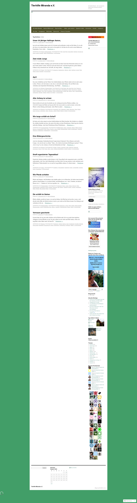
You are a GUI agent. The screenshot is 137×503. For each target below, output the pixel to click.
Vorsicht (66, 148)
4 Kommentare (57, 53)
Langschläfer (75, 167)
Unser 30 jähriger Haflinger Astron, (47, 40)
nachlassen (38, 91)
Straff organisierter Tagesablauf (45, 154)
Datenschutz (56, 31)
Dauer (65, 127)
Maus (49, 148)
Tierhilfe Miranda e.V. (43, 5)
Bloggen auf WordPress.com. (100, 488)
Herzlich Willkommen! (48, 28)
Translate (98, 290)
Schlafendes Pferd (47, 207)
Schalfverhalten (64, 129)
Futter (67, 147)
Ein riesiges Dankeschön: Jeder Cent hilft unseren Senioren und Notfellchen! (96, 308)
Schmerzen (42, 110)
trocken (69, 187)
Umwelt (91, 362)
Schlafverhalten (59, 91)
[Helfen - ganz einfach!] (100, 323)
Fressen (59, 147)
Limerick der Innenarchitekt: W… (98, 368)
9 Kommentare (77, 207)
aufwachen (55, 70)
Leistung (79, 89)
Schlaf (34, 53)
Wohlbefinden (50, 53)
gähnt (70, 70)
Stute (73, 91)
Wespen (62, 110)
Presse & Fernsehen (65, 31)
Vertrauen (68, 225)
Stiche (47, 110)
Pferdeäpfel (41, 225)
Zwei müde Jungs (40, 58)
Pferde (42, 51)
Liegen (34, 91)
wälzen (69, 148)
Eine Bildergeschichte (42, 136)
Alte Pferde (63, 88)
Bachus (64, 224)
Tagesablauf (38, 169)
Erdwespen (63, 109)
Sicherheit (55, 187)
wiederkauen (41, 130)
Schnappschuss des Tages (94, 302)
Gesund (54, 89)
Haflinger (75, 51)
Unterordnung (63, 225)
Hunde (91, 348)
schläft (37, 53)
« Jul (51, 483)
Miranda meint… (93, 353)
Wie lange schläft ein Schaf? (44, 116)
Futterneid (76, 147)
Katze (46, 148)
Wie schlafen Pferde (44, 188)
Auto (60, 109)
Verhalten (41, 53)
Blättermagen (60, 127)
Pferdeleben (49, 91)
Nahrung (35, 129)
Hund (43, 148)
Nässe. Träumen (72, 185)
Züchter (66, 110)
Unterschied (35, 92)
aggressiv (56, 109)
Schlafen (50, 187)
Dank (67, 224)
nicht (43, 91)
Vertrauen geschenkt (41, 212)
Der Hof (91, 344)
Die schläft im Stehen (41, 194)
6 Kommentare (47, 71)
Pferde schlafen (78, 205)
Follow (91, 200)
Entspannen (62, 205)
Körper (69, 89)
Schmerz (38, 110)
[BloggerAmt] (73, 467)
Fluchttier (46, 89)
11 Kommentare (59, 92)
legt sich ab (80, 51)
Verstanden (78, 187)
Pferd (80, 70)
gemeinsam (35, 148)
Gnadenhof (67, 167)
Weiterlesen (51, 49)
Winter (53, 92)
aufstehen (55, 167)
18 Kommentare (45, 169)
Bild (58, 205)
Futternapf (71, 147)
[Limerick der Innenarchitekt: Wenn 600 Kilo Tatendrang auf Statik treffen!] (92, 332)
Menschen (72, 109)
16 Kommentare (52, 188)
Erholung (41, 89)
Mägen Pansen (78, 127)
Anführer (60, 224)
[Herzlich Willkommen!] (92, 326)
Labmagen (69, 127)
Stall (67, 91)
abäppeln (56, 224)
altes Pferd (65, 51)
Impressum (100, 28)
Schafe (58, 129)
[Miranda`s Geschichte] (100, 329)
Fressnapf (63, 147)
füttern (55, 147)
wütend (55, 110)
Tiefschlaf (80, 129)
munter (77, 70)
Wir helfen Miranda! (37, 28)
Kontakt (94, 28)
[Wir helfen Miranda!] (92, 320)
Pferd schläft (35, 225)
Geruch (40, 148)
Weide (45, 53)
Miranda (43, 88)
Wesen (68, 207)
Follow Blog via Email (94, 189)
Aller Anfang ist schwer (42, 98)
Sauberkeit (42, 187)
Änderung (79, 88)
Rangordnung (47, 225)
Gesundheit (70, 51)
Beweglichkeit (36, 89)
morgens (81, 167)
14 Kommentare (54, 130)
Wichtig (37, 188)
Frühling (50, 89)
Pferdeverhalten (47, 51)
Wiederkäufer (47, 130)
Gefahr (67, 109)
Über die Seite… (59, 28)
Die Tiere (35, 31)
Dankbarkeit (71, 224)
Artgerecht (59, 185)
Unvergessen (42, 31)
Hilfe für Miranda (49, 42)
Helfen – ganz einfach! (69, 28)
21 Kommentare (75, 148)
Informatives (88, 28)
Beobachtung (61, 70)
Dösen (63, 185)
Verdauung (35, 130)
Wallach (45, 92)
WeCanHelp (49, 31)
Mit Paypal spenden (92, 250)
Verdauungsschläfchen (59, 148)
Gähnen (66, 70)
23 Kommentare (71, 110)
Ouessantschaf (40, 129)
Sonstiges (91, 361)
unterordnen (56, 225)
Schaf (55, 129)
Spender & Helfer (80, 28)
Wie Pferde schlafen (41, 174)
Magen (73, 127)
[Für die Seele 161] (92, 323)
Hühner (91, 347)
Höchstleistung (65, 89)
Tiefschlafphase (78, 91)
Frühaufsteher (61, 167)
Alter (62, 51)
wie (51, 92)
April (35, 77)
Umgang (74, 187)
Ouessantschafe (44, 127)
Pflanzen (52, 129)
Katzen (42, 167)
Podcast (91, 358)
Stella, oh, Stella (95, 367)
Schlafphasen (74, 129)
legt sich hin (74, 89)
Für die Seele (92, 345)
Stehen (70, 91)
